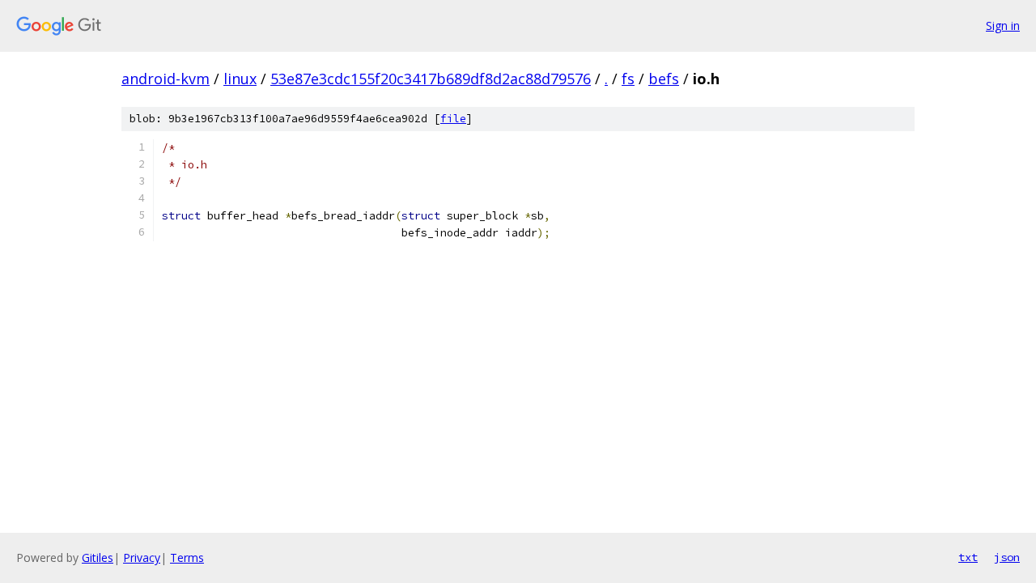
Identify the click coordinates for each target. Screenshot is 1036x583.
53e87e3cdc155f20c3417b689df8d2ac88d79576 (430, 78)
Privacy (141, 557)
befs (663, 78)
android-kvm (165, 78)
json (1007, 557)
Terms (187, 557)
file (453, 119)
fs (628, 78)
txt (968, 557)
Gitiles (97, 557)
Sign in (1003, 25)
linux (240, 78)
